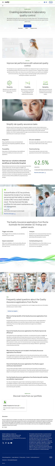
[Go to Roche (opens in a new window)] (51, 2)
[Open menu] (3, 2)
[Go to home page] (7, 2)
